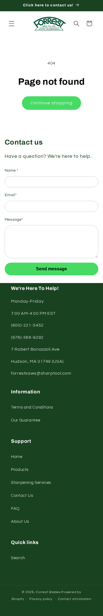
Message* (14, 220)
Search (18, 558)
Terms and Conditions (32, 407)
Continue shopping (51, 103)
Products (20, 470)
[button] (11, 23)
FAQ (15, 508)
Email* (11, 195)
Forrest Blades (48, 592)
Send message (51, 268)
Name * (11, 170)
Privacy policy (40, 599)
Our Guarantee (25, 420)
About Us (20, 521)
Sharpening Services (31, 483)
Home (17, 457)
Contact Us (22, 496)
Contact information (74, 599)
